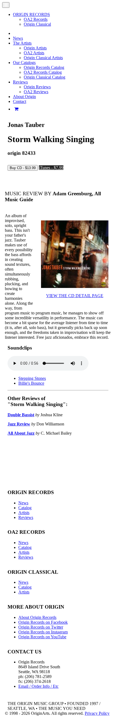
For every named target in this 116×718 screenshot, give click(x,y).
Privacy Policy (97, 713)
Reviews (25, 517)
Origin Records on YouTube (42, 637)
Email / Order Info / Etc (38, 686)
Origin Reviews (37, 87)
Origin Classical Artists (43, 57)
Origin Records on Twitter (40, 627)
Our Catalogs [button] (24, 62)
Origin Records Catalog (44, 67)
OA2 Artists (34, 53)
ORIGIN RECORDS (31, 14)
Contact (19, 101)
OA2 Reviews (36, 91)
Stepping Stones (32, 378)
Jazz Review (19, 424)
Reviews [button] (20, 82)
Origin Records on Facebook (43, 622)
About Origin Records (37, 617)
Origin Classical (37, 24)
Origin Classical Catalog (44, 77)
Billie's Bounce (31, 383)
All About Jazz (21, 433)
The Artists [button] (22, 43)
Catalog (25, 507)
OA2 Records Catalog (43, 72)
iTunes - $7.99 (51, 167)
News (18, 38)
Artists (23, 512)
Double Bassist (21, 414)
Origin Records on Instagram (43, 632)
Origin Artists (35, 48)
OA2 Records (35, 19)
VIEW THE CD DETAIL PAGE (74, 295)
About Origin (24, 96)
